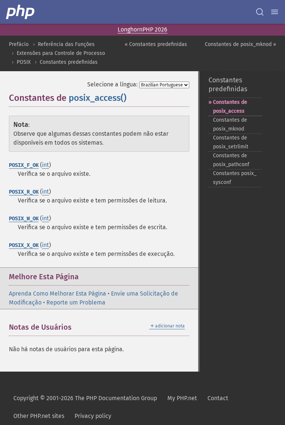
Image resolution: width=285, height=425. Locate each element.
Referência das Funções (66, 44)
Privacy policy (93, 415)
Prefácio (19, 44)
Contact (217, 398)
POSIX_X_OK (24, 245)
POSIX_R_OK (24, 192)
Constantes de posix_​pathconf (231, 160)
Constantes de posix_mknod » (240, 44)
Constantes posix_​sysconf (234, 177)
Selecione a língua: (112, 84)
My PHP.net (182, 398)
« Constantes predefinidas (156, 44)
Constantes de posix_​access (230, 106)
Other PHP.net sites (38, 415)
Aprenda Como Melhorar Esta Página (57, 293)
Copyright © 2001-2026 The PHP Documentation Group (85, 398)
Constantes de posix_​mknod (230, 124)
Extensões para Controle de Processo (61, 53)
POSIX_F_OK (24, 165)
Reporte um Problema (75, 302)
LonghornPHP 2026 (142, 29)
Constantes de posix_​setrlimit (230, 142)
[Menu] (274, 11)
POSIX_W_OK (24, 218)
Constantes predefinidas (69, 62)
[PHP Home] (21, 12)
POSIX (23, 62)
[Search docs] (259, 11)
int (45, 164)
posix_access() (98, 98)
